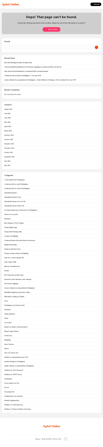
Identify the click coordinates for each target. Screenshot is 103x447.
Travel (6, 387)
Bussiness (7, 219)
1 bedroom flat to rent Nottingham (16, 184)
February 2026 (9, 135)
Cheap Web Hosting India (13, 232)
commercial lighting (11, 236)
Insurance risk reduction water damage (17, 279)
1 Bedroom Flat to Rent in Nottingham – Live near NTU (22, 75)
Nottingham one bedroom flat (14, 305)
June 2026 (7, 118)
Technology (8, 379)
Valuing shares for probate (13, 396)
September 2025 (9, 157)
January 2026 (8, 139)
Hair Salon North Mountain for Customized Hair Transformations (26, 71)
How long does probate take (14, 275)
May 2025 (7, 165)
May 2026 (7, 122)
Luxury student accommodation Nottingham (19, 288)
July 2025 (7, 161)
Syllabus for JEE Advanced (13, 370)
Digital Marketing (10, 244)
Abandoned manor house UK (14, 206)
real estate (7, 322)
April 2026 (7, 126)
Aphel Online (10, 4)
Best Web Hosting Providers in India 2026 (18, 62)
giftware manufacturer (12, 266)
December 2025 (9, 144)
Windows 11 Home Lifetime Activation (17, 409)
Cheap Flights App (10, 227)
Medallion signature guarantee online (17, 292)
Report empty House (11, 331)
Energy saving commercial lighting (16, 253)
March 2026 (8, 131)
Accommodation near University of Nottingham (20, 210)
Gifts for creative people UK (14, 257)
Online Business (9, 314)
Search (7, 41)
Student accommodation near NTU (16, 357)
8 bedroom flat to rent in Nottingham (17, 188)
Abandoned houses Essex (12, 197)
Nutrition (7, 309)
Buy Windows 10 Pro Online (14, 223)
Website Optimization (11, 400)
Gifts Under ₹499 (10, 262)
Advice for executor (11, 214)
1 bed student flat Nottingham (14, 180)
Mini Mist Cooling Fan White (14, 296)
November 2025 (9, 148)
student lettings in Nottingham (14, 361)
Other (6, 318)
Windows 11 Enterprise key (13, 405)
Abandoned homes (10, 193)
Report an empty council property (16, 327)
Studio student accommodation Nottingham (19, 366)
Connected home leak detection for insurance (19, 240)
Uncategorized (9, 392)
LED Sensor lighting (11, 283)
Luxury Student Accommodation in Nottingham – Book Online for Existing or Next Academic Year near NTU (40, 80)
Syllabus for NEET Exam (13, 374)
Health (6, 270)
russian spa (8, 335)
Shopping (7, 340)
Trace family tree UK (11, 383)
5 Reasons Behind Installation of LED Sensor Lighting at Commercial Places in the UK (32, 67)
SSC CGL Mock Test (11, 353)
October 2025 (8, 152)
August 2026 (8, 109)
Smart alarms (9, 344)
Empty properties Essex (12, 249)
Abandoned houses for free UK (14, 201)
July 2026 (7, 113)
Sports (6, 348)
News (6, 301)
